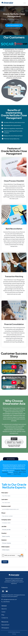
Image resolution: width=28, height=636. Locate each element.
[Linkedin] (2, 591)
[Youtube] (6, 591)
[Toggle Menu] (24, 3)
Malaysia (23, 470)
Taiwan (9, 474)
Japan (20, 472)
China (24, 472)
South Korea (17, 474)
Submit (5, 561)
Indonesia (5, 472)
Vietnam (15, 472)
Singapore (17, 470)
